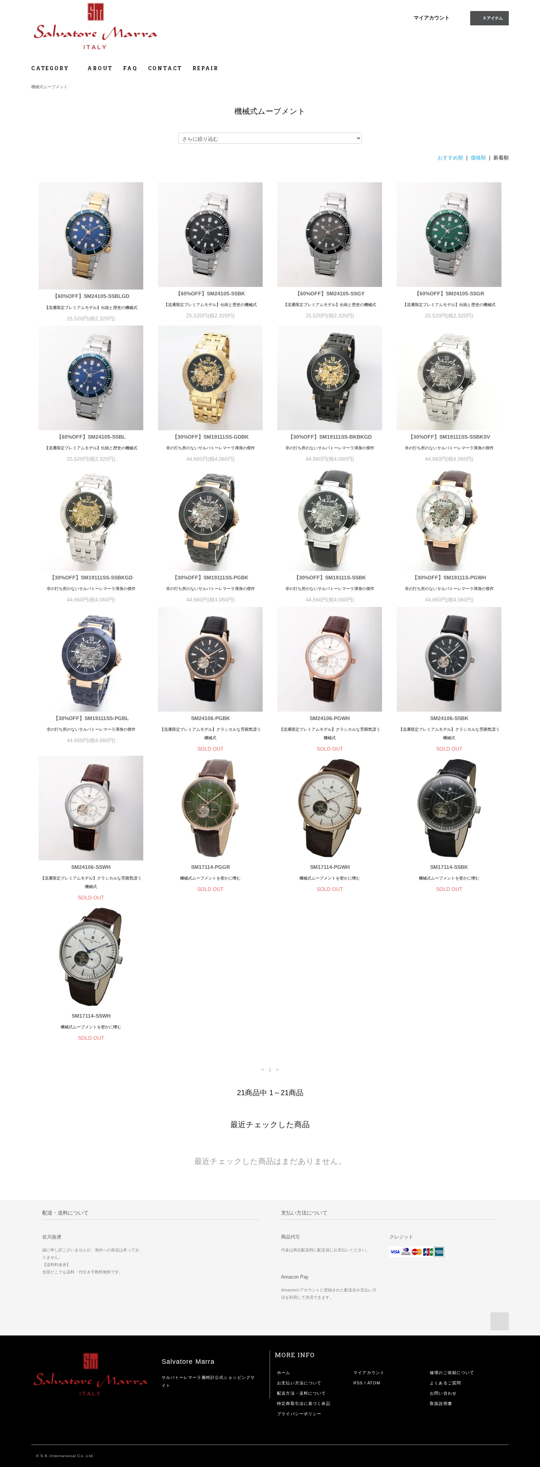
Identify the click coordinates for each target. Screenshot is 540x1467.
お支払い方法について (299, 1383)
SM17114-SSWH (91, 1016)
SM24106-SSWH (91, 867)
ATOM (373, 1383)
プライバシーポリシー (299, 1414)
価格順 (478, 158)
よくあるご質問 (445, 1383)
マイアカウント (432, 18)
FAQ (130, 68)
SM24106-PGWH (330, 718)
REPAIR (205, 68)
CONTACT (165, 68)
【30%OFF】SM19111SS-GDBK (210, 437)
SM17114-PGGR (210, 867)
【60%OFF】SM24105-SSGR (449, 293)
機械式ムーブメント (49, 87)
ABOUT (100, 68)
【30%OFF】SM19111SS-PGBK (210, 577)
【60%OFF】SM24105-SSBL (91, 437)
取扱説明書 (441, 1403)
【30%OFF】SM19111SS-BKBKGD (330, 437)
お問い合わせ (443, 1393)
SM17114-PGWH (330, 867)
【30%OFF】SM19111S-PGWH (449, 577)
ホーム (283, 1372)
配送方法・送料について (301, 1393)
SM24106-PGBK (210, 718)
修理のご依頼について (452, 1372)
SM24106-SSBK (449, 718)
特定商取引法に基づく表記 (303, 1403)
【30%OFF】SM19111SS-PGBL (91, 718)
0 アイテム (493, 18)
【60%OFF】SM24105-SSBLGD (91, 296)
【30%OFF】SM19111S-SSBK (330, 577)
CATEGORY (51, 68)
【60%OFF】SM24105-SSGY (329, 293)
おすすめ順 (450, 158)
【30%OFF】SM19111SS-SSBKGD (91, 577)
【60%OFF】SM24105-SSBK (210, 293)
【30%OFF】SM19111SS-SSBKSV (449, 437)
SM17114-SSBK (449, 867)
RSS (358, 1383)
